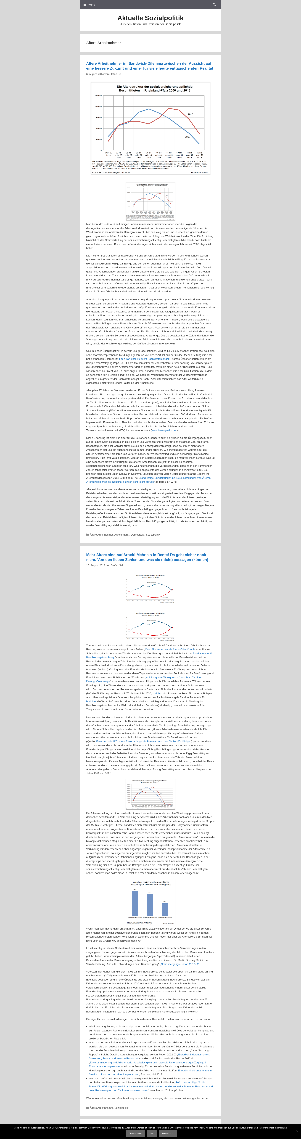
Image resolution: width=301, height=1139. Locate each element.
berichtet (158, 693)
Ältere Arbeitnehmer (101, 534)
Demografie (137, 534)
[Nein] (297, 1131)
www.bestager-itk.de (164, 430)
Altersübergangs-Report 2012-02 (180, 964)
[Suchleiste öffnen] (214, 4)
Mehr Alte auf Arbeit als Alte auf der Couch (170, 649)
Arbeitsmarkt (121, 534)
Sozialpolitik (153, 534)
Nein (152, 1133)
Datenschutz (168, 1133)
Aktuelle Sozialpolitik (150, 18)
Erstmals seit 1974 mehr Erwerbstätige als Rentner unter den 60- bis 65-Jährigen (143, 741)
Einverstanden (135, 1133)
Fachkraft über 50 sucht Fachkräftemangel (144, 358)
